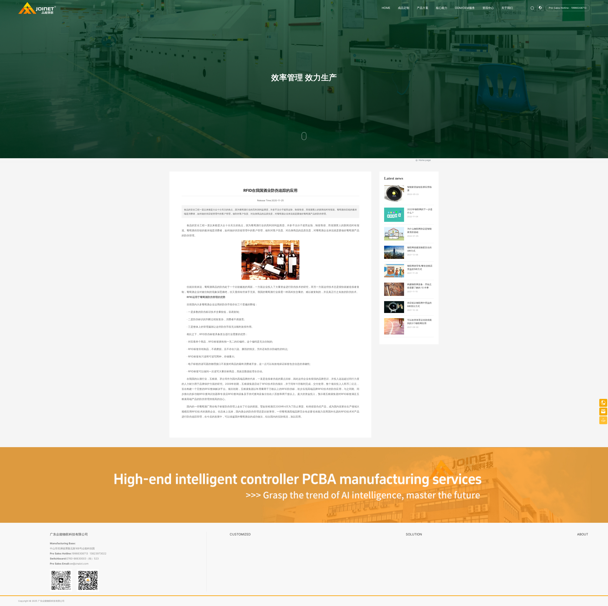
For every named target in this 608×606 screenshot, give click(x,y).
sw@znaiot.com (79, 563)
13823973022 (98, 553)
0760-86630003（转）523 (82, 558)
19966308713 (80, 553)
